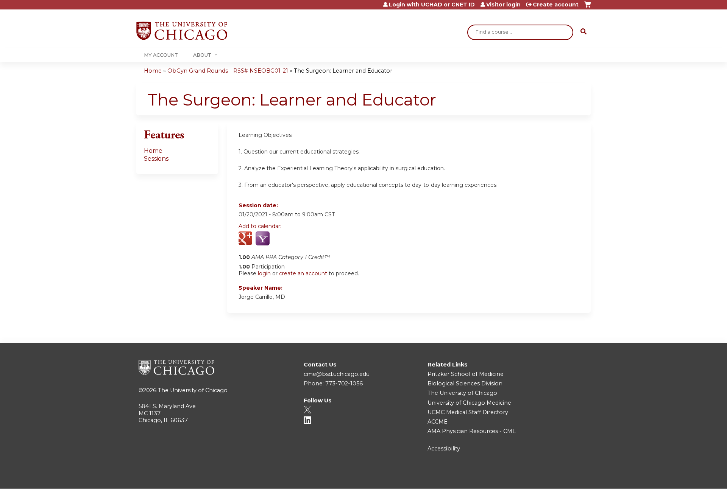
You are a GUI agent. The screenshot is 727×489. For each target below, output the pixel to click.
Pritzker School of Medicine (465, 374)
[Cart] (587, 7)
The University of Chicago (193, 390)
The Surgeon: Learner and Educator (343, 70)
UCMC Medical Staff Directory (467, 412)
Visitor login (503, 4)
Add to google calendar (246, 239)
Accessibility (443, 448)
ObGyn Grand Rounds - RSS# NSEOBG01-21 (227, 70)
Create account (556, 4)
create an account (303, 273)
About (202, 55)
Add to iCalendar (280, 238)
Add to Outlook (298, 239)
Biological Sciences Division (464, 383)
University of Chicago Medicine (469, 402)
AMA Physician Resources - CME (471, 431)
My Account (161, 55)
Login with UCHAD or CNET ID (432, 4)
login (264, 273)
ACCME (437, 421)
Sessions (156, 158)
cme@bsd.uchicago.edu (337, 374)
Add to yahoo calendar (263, 239)
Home (153, 70)
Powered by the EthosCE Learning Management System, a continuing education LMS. (564, 476)
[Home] (181, 31)
